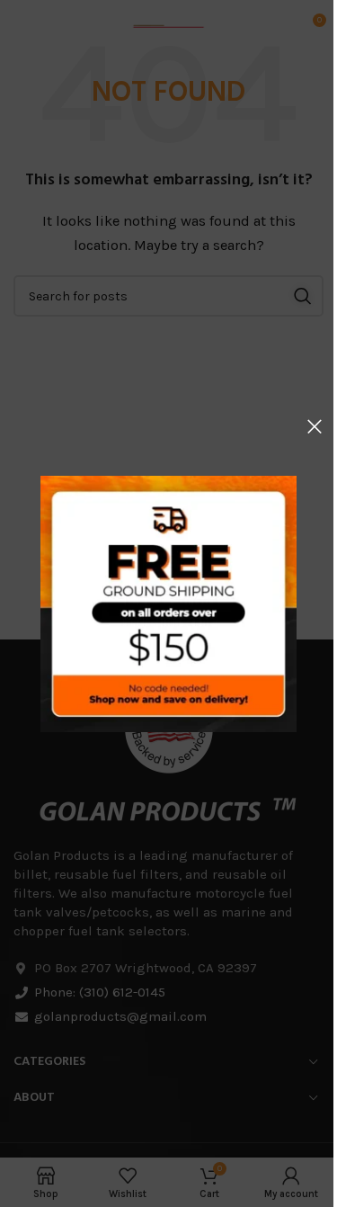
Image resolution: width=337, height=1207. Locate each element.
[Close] (314, 426)
